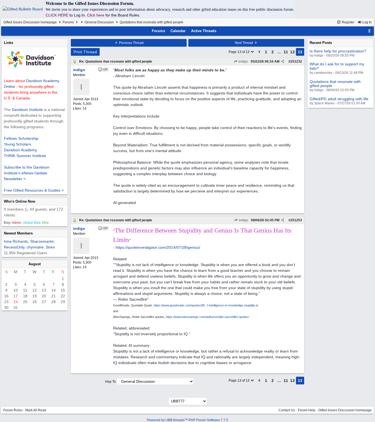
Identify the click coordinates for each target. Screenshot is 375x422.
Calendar (178, 31)
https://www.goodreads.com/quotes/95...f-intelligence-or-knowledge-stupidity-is (206, 305)
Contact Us (287, 410)
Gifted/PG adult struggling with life (339, 99)
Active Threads (203, 31)
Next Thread (244, 43)
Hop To (110, 382)
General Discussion (99, 22)
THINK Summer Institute (25, 155)
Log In (367, 22)
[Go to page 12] (259, 52)
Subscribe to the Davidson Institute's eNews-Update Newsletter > (26, 173)
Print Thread (85, 52)
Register (347, 22)
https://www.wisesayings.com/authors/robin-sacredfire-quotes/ (207, 316)
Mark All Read (35, 410)
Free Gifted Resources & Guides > (34, 190)
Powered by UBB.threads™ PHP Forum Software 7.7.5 (187, 420)
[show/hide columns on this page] (369, 31)
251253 (296, 220)
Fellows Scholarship (21, 138)
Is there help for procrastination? (338, 51)
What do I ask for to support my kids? (337, 66)
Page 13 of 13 (239, 52)
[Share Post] (282, 61)
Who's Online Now (19, 201)
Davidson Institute (27, 109)
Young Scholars (17, 144)
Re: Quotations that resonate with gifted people (115, 61)
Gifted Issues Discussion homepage (30, 22)
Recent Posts (321, 43)
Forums (68, 22)
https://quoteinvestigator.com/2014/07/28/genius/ (158, 247)
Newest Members (18, 233)
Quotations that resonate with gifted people (335, 83)
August (35, 264)
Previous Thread (131, 43)
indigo (243, 61)
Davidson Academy (20, 150)
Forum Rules (13, 410)
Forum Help (306, 410)
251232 (296, 61)
